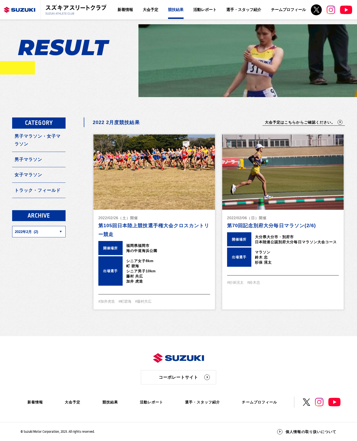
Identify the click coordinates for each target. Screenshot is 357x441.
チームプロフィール (288, 10)
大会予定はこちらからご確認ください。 (300, 122)
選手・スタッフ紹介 (243, 10)
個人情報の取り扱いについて (311, 432)
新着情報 (125, 10)
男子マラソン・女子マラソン (38, 140)
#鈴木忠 (253, 282)
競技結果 (176, 10)
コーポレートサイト (178, 377)
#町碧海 (125, 301)
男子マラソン (28, 159)
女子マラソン (28, 174)
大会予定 (150, 10)
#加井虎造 (106, 301)
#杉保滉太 (235, 282)
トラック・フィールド (38, 190)
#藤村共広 (143, 301)
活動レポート (205, 10)
